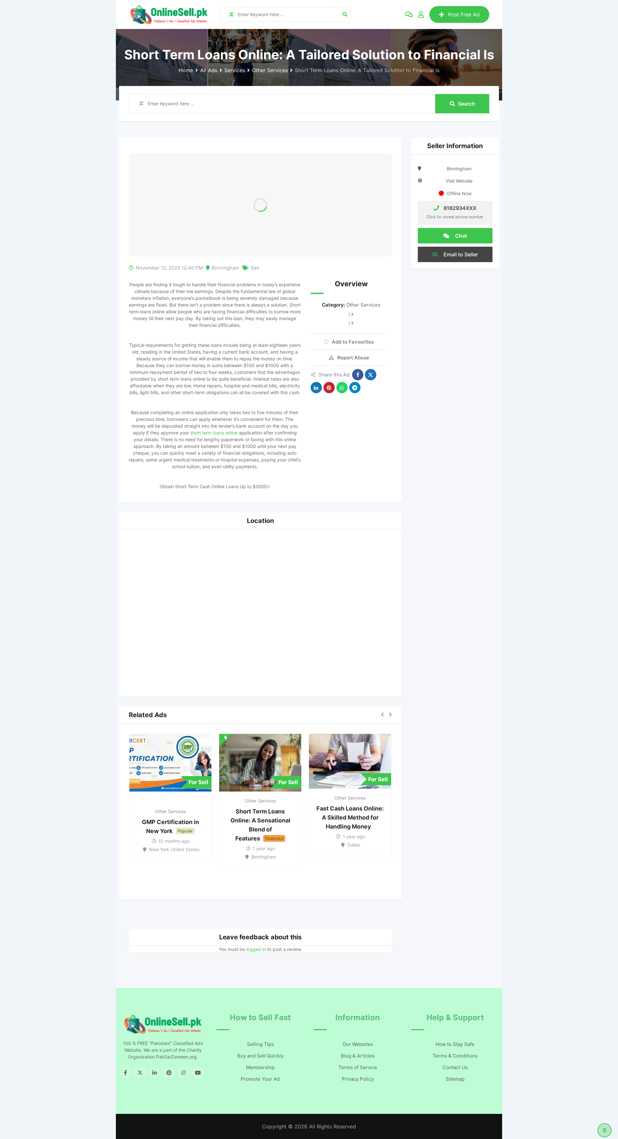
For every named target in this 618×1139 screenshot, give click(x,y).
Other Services (363, 305)
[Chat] (409, 14)
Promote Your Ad (260, 1079)
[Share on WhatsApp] (342, 387)
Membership (260, 1067)
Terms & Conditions (455, 1056)
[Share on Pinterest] (329, 387)
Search (466, 103)
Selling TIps (260, 1044)
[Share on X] (370, 374)
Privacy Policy (358, 1079)
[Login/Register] (421, 14)
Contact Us (455, 1067)
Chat (460, 236)
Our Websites (357, 1044)
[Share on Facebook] (357, 374)
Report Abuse (353, 358)
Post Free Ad (464, 14)
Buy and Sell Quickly (260, 1056)
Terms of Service (357, 1067)
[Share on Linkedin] (316, 387)
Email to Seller (460, 254)
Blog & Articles (358, 1056)
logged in (256, 949)
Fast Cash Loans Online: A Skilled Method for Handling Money (350, 817)
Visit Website (459, 181)
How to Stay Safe (454, 1044)
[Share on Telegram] (354, 387)
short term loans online (214, 432)
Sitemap (455, 1079)
